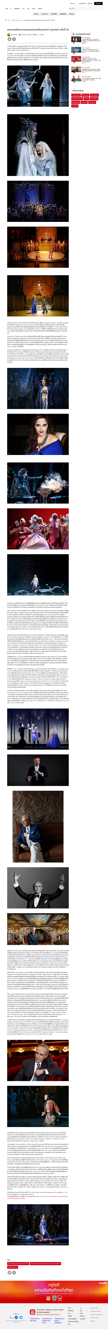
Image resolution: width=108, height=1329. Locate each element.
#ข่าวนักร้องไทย (76, 95)
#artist (86, 99)
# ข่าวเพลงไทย (86, 37)
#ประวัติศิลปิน (94, 99)
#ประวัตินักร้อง (94, 95)
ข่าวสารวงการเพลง (17, 20)
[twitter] (21, 1317)
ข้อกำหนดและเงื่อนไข (95, 1311)
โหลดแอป (72, 3)
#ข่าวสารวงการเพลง (77, 99)
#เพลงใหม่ (84, 102)
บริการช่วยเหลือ (94, 1318)
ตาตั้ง (33, 9)
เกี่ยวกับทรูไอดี (94, 1308)
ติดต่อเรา (92, 1321)
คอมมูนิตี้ (82, 1319)
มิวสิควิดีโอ (54, 14)
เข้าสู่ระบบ (98, 3)
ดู (80, 1308)
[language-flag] (89, 3)
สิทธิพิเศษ (17, 9)
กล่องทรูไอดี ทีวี (82, 3)
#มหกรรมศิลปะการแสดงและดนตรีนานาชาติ (18, 1263)
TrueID (10, 3)
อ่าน (23, 9)
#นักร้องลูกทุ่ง (75, 102)
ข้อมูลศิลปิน (63, 14)
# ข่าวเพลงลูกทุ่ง (86, 77)
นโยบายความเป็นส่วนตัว (96, 1314)
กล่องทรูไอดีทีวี (72, 1319)
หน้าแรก (36, 14)
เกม (28, 9)
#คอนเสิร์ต (74, 106)
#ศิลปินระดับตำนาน (12, 1267)
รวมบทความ (44, 14)
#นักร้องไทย (85, 95)
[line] (11, 1317)
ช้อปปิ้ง (70, 1316)
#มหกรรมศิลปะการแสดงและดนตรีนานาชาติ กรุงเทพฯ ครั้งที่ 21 (45, 1263)
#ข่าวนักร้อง (92, 102)
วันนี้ (6, 9)
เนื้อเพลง (71, 14)
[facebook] (16, 1317)
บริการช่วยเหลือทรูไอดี (73, 1322)
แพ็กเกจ (82, 1316)
